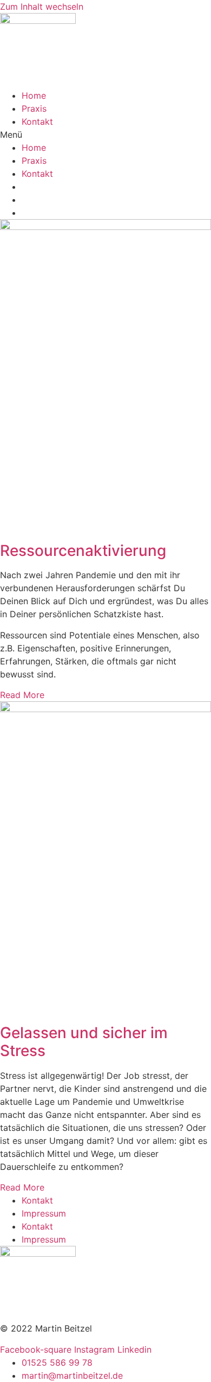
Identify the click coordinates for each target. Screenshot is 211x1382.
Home (34, 95)
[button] (105, 134)
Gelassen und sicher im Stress (84, 1041)
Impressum (44, 1213)
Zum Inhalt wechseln (41, 6)
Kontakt (37, 121)
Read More (22, 694)
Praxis (34, 108)
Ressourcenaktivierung (83, 550)
